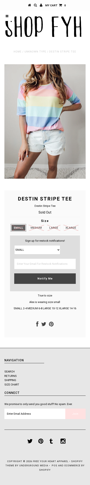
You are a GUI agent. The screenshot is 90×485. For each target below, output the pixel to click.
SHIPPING (10, 380)
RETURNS (10, 376)
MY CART (55, 5)
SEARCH (9, 371)
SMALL (18, 227)
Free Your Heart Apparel (51, 461)
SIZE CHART (11, 384)
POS (54, 465)
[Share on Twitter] (43, 325)
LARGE (53, 227)
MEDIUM (36, 227)
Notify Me (45, 278)
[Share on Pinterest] (51, 325)
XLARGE (71, 227)
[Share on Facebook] (37, 325)
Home (18, 51)
